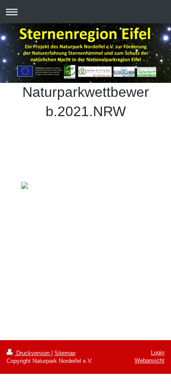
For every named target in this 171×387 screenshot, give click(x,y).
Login (157, 352)
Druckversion (32, 353)
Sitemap (64, 353)
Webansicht (149, 360)
